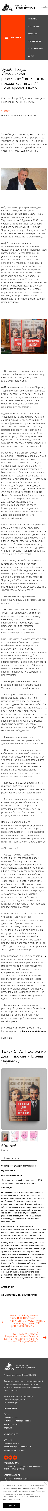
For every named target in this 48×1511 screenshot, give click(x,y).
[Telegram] (6, 1457)
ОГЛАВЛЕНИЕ (7, 1287)
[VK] (10, 1457)
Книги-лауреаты (11, 1424)
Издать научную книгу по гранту (17, 1447)
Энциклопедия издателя (14, 1450)
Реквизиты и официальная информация (18, 1397)
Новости (5, 115)
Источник (6, 1037)
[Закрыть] (45, 1483)
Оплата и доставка (35, 49)
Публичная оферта (11, 1403)
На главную (32, 19)
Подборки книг (34, 26)
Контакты (31, 56)
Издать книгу (33, 34)
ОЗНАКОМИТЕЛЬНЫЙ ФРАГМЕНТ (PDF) (19, 1295)
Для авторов (9, 1440)
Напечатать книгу (11, 1443)
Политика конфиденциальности (15, 1400)
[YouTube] (15, 1457)
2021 (15, 1170)
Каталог (7, 1414)
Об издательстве (34, 41)
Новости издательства (25, 115)
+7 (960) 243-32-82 (12, 1475)
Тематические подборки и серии (17, 1421)
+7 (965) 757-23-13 (11, 1463)
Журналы (8, 1428)
